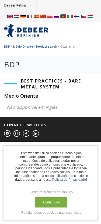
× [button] (7, 149)
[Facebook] (26, 133)
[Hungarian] (90, 16)
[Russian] (57, 16)
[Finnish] (77, 16)
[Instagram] (16, 133)
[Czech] (83, 16)
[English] (10, 16)
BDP (7, 46)
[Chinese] (43, 16)
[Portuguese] (63, 16)
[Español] (36, 16)
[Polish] (50, 16)
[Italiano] (70, 16)
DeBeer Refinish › (17, 5)
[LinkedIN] (36, 133)
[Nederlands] (16, 16)
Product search (46, 46)
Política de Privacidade (69, 180)
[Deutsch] (23, 16)
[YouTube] (7, 133)
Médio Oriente (23, 46)
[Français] (30, 16)
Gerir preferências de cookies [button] (51, 192)
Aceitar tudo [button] (51, 202)
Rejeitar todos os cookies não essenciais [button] (51, 213)
